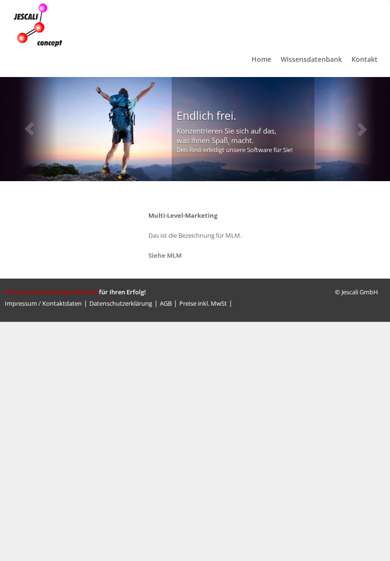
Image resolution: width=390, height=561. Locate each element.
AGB (166, 303)
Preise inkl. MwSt (203, 303)
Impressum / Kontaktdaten (43, 303)
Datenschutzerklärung (120, 303)
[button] (29, 129)
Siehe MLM (165, 255)
